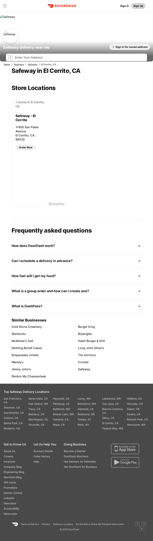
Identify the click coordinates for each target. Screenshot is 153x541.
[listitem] (22, 327)
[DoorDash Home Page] (61, 6)
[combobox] (80, 57)
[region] (94, 151)
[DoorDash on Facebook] (137, 524)
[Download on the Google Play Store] (125, 462)
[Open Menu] (5, 6)
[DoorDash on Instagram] (142, 529)
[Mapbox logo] (56, 204)
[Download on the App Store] (125, 449)
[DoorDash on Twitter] (144, 524)
